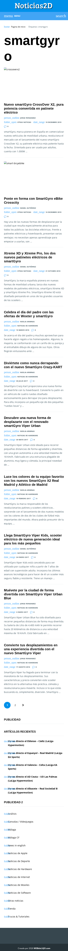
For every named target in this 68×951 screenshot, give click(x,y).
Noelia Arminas (27, 321)
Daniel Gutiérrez (28, 208)
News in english (17, 845)
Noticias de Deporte (19, 861)
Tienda (12, 908)
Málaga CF (13, 837)
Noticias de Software (19, 892)
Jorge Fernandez (28, 118)
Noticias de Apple (17, 853)
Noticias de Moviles (18, 885)
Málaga (12, 829)
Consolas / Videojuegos (20, 821)
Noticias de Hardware (27, 326)
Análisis (12, 813)
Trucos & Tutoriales (18, 916)
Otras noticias (24, 122)
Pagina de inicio (18, 26)
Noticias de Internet (19, 877)
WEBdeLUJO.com (42, 948)
